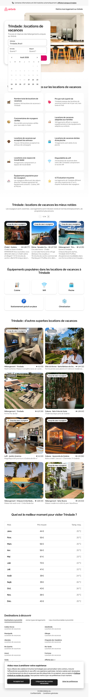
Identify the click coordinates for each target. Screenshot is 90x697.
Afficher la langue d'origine (66, 3)
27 (24, 84)
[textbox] (18, 51)
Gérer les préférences (70, 681)
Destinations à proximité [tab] (13, 620)
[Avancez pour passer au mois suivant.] (37, 57)
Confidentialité (35, 693)
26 (20, 84)
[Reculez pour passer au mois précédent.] (12, 57)
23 (37, 80)
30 (37, 84)
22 (33, 80)
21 (29, 80)
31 (11, 89)
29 (33, 84)
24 (12, 84)
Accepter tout (18, 681)
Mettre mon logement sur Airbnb (69, 9)
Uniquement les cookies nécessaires (44, 682)
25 (16, 84)
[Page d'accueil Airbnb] (10, 9)
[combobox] (27, 43)
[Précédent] (40, 216)
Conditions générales (50, 693)
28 (29, 84)
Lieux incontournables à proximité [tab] (61, 620)
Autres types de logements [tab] (35, 620)
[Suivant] (48, 216)
